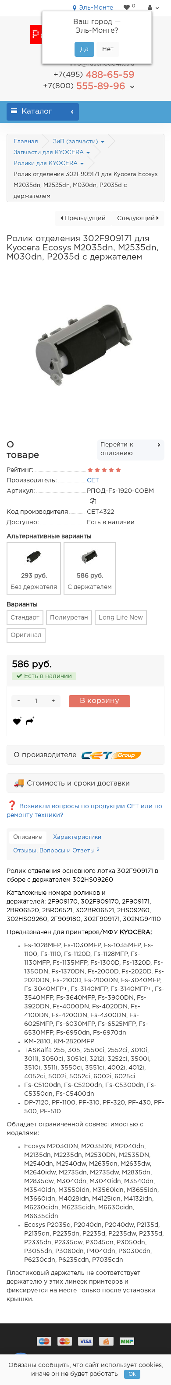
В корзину (99, 701)
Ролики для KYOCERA (46, 163)
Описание (27, 837)
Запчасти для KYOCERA (50, 152)
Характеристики (77, 837)
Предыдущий (84, 218)
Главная (26, 141)
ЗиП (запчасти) (76, 141)
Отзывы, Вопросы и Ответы (56, 851)
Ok (132, 1374)
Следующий (137, 218)
